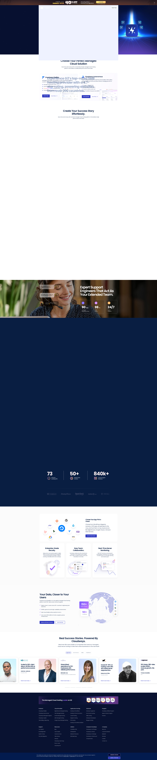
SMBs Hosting (89, 710)
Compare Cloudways (91, 721)
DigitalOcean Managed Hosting (61, 705)
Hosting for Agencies (90, 705)
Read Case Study (7, 675)
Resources (75, 7)
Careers (103, 733)
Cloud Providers (58, 703)
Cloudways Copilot (43, 712)
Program (104, 703)
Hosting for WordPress (75, 705)
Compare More (89, 733)
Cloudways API (58, 740)
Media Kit (104, 728)
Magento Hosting (74, 712)
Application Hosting (75, 703)
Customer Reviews (106, 726)
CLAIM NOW (101, 2)
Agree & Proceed (114, 757)
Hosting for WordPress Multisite (76, 717)
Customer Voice (58, 728)
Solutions (62, 7)
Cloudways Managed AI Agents (45, 710)
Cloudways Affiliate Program (108, 705)
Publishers (88, 652)
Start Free (114, 7)
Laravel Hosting (73, 710)
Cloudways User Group (59, 735)
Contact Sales (101, 7)
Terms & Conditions (86, 749)
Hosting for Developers (91, 712)
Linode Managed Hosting (60, 710)
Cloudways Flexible (42, 705)
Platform (55, 7)
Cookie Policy (72, 756)
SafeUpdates (73, 726)
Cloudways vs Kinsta (90, 726)
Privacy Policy (66, 756)
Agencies (68, 7)
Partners (104, 710)
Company (104, 721)
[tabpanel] (78, 666)
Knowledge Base (42, 726)
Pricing (86, 7)
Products (41, 703)
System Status (42, 728)
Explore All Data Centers (47, 622)
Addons (72, 721)
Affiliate (81, 7)
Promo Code (57, 737)
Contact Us (104, 735)
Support (41, 721)
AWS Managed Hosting (59, 712)
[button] (76, 750)
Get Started (60, 622)
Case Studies (57, 726)
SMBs (82, 652)
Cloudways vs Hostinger (91, 728)
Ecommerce (76, 652)
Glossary (56, 733)
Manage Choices (114, 754)
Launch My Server (91, 536)
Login (107, 7)
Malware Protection (74, 728)
